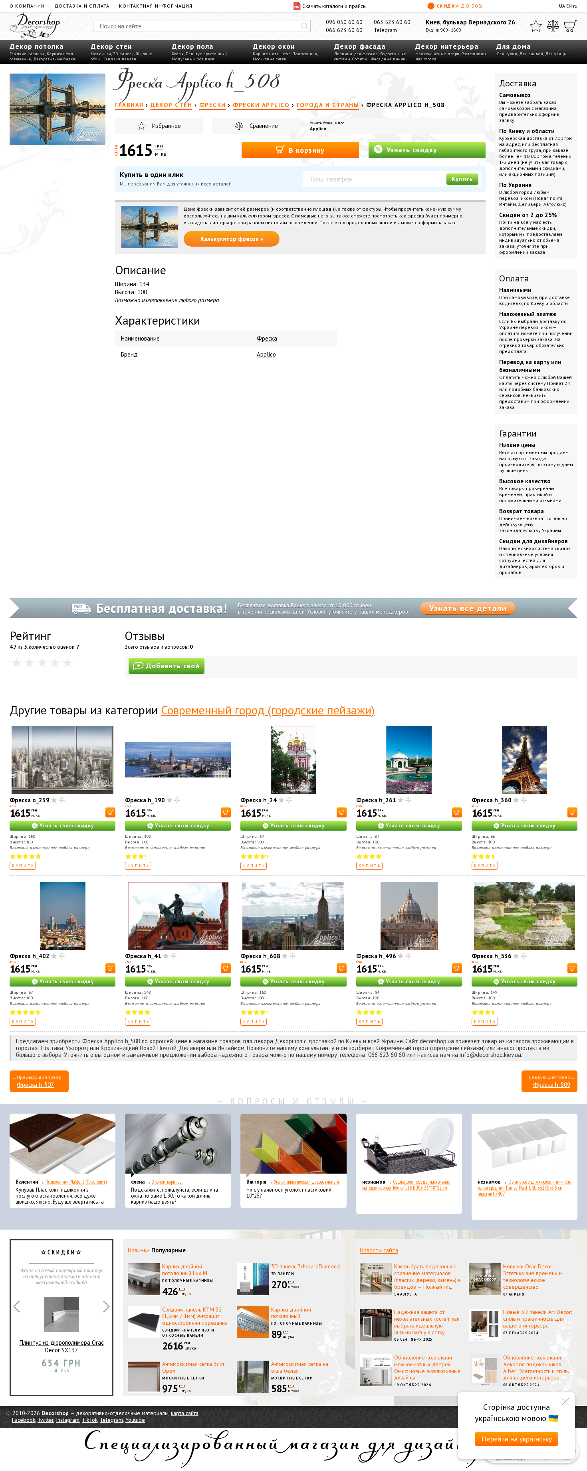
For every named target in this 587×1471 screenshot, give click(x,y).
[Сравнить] (553, 26)
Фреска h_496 (376, 956)
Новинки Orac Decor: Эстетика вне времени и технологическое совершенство (532, 1276)
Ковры (178, 53)
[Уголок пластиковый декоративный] (293, 1146)
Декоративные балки (54, 59)
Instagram (67, 1419)
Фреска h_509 (551, 1084)
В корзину (305, 150)
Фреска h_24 (258, 800)
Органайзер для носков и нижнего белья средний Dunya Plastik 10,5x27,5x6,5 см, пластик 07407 (524, 1187)
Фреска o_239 (30, 800)
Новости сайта (379, 1250)
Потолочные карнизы (187, 1280)
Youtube (135, 1419)
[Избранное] (535, 26)
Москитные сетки (270, 59)
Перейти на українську (517, 1438)
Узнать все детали (468, 608)
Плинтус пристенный (206, 53)
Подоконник (304, 53)
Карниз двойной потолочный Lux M (184, 1270)
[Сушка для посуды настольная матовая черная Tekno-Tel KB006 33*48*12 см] (409, 1146)
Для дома (513, 46)
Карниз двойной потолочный (291, 1313)
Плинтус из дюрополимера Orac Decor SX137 (62, 1346)
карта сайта (184, 1413)
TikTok (89, 1419)
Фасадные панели (389, 59)
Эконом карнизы (167, 1181)
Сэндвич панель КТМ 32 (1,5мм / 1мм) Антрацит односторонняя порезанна (195, 1316)
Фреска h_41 (143, 956)
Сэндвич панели (120, 59)
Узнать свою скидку (67, 825)
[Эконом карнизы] (178, 1146)
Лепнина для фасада (356, 53)
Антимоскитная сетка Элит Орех (193, 1367)
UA (562, 6)
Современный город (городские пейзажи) (268, 710)
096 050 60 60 (344, 22)
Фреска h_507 (35, 1084)
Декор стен (111, 46)
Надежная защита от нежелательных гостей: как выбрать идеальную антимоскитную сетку (426, 1321)
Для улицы (556, 53)
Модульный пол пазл (193, 59)
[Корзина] (570, 26)
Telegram (385, 30)
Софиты (359, 59)
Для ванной (531, 53)
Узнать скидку (410, 149)
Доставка (518, 83)
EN (569, 6)
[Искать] (304, 26)
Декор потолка (36, 46)
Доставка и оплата (81, 6)
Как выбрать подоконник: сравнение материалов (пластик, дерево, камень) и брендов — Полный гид (427, 1276)
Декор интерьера (446, 46)
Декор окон (274, 46)
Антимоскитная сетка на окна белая (299, 1367)
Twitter (46, 1419)
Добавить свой (173, 665)
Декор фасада (359, 46)
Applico (318, 129)
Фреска (267, 338)
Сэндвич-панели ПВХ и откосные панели (188, 1332)
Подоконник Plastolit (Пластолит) (76, 1181)
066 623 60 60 (344, 30)
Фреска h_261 (376, 800)
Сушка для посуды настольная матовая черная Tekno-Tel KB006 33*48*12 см (406, 1184)
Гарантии (518, 433)
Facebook (23, 1419)
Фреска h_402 (30, 956)
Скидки (459, 6)
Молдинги (101, 53)
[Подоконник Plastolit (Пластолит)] (62, 1146)
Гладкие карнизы (27, 53)
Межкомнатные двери (437, 53)
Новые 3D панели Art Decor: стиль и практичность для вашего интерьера (537, 1318)
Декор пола (192, 46)
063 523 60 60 (392, 22)
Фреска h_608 (260, 956)
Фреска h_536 (492, 956)
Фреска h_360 (492, 800)
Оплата (514, 278)
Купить (462, 179)
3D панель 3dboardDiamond (305, 1266)
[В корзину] (110, 812)
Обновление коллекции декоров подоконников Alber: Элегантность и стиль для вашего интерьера (536, 1367)
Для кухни (507, 53)
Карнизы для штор (271, 53)
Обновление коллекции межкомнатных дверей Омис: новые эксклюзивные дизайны (427, 1367)
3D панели (123, 53)
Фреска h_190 (145, 800)
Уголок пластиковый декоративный (306, 1181)
